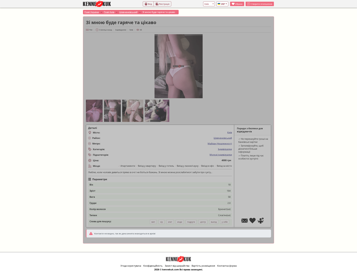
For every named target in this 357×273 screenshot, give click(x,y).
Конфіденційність (153, 265)
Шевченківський (223, 138)
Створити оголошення (261, 4)
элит (170, 222)
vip (161, 222)
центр (203, 222)
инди (179, 222)
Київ (229, 132)
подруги (191, 222)
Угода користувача (130, 265)
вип (153, 222)
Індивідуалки (225, 149)
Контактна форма (227, 265)
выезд (214, 222)
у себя (225, 222)
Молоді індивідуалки (221, 154)
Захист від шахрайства (177, 265)
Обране (239, 4)
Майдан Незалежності (220, 143)
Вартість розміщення (203, 265)
